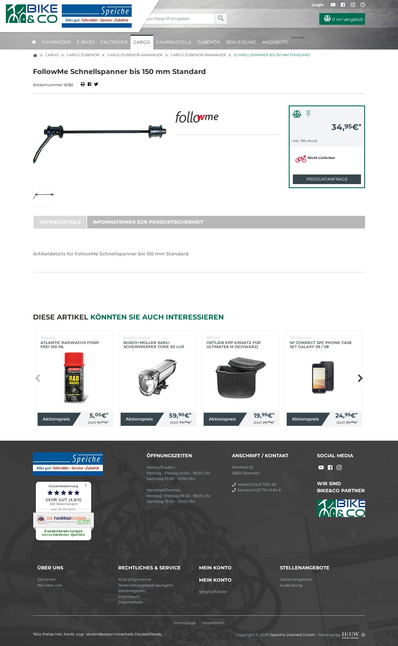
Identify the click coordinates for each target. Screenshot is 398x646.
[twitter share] (96, 84)
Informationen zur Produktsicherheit (148, 222)
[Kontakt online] (362, 4)
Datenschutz (130, 602)
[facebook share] (89, 84)
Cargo (141, 42)
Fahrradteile (173, 42)
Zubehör (208, 42)
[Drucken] (83, 84)
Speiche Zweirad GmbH (293, 634)
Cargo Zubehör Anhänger (135, 55)
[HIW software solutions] (351, 634)
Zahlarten (46, 579)
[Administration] (363, 634)
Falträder (114, 42)
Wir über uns (49, 585)
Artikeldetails (60, 222)
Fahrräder (56, 42)
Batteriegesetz (132, 590)
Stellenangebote (296, 579)
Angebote (275, 42)
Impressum (129, 596)
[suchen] (221, 18)
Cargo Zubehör (82, 55)
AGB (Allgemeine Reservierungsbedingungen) (145, 582)
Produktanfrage (327, 179)
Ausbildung (291, 585)
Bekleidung (241, 42)
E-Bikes (86, 42)
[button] (360, 378)
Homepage (185, 623)
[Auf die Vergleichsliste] (298, 115)
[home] (34, 42)
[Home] (74, 16)
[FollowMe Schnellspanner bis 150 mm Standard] (99, 144)
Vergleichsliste (213, 591)
